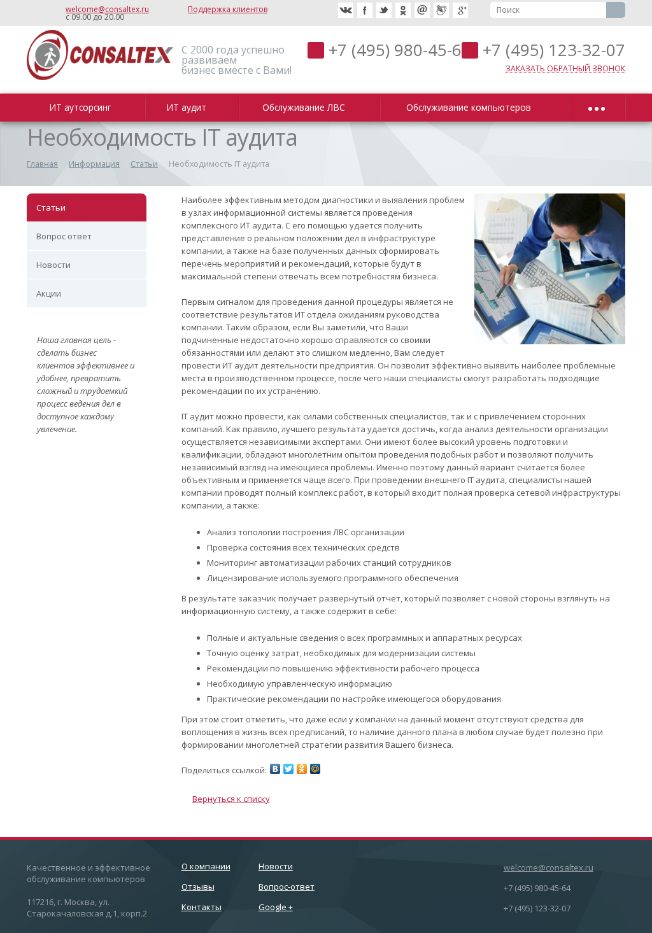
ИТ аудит (188, 107)
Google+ (460, 10)
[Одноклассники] (302, 769)
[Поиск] (615, 10)
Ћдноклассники (403, 10)
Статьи (51, 207)
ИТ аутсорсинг (83, 107)
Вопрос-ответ (287, 886)
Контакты (201, 907)
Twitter (384, 10)
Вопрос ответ (64, 236)
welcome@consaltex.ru (107, 9)
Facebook (364, 10)
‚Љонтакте (345, 10)
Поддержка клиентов (227, 9)
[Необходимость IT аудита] (549, 200)
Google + (276, 907)
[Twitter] (288, 769)
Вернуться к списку (231, 798)
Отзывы (198, 886)
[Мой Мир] (315, 769)
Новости (53, 264)
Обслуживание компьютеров (471, 107)
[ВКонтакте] (275, 769)
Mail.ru (422, 10)
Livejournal (441, 10)
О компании (205, 866)
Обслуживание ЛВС (306, 107)
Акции (48, 293)
